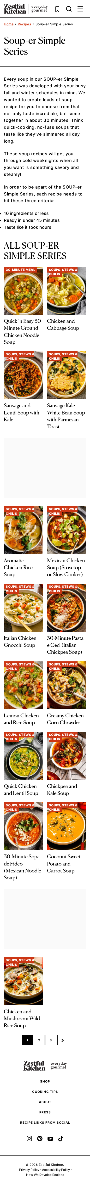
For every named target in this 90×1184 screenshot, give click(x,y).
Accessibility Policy (56, 1170)
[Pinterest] (40, 1138)
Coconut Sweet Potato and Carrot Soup (63, 863)
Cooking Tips (45, 1092)
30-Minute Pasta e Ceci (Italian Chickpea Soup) (65, 645)
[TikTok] (61, 1138)
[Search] (69, 9)
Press (45, 1112)
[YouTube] (50, 1138)
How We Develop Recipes (45, 1175)
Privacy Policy (29, 1170)
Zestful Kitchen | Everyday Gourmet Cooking (26, 9)
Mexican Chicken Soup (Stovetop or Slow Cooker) (66, 567)
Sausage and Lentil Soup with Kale (21, 412)
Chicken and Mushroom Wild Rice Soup (22, 1018)
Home (8, 24)
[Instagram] (29, 1138)
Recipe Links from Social (45, 1122)
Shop (45, 1081)
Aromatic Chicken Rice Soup (18, 567)
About (45, 1102)
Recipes (24, 24)
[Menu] (80, 9)
